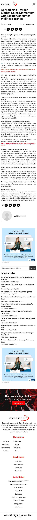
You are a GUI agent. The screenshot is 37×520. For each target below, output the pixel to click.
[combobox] (15, 268)
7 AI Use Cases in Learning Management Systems (16, 292)
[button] (34, 3)
